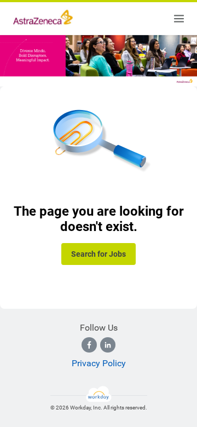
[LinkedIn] (107, 345)
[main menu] (179, 18)
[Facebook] (89, 345)
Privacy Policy (99, 363)
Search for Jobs (98, 254)
